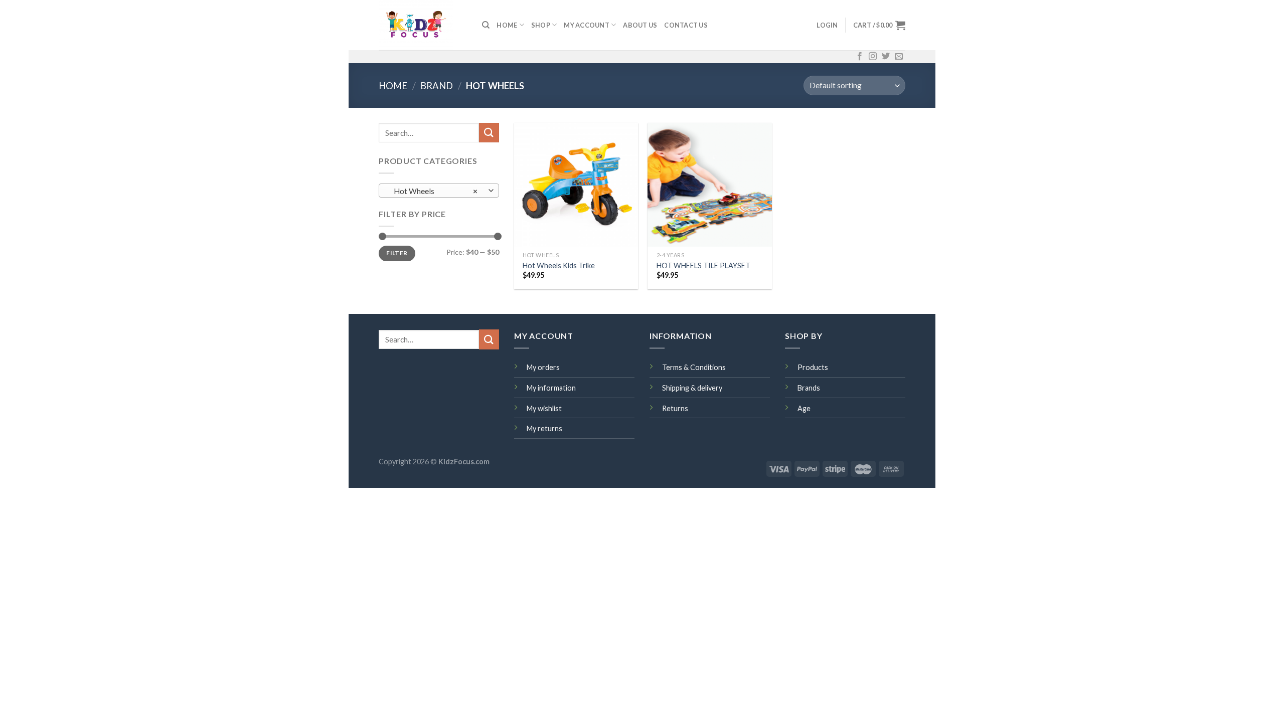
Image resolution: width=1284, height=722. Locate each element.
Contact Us (686, 25)
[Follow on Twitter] (886, 56)
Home (393, 85)
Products (812, 367)
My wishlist (544, 408)
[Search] (486, 25)
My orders (543, 367)
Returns (675, 408)
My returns (544, 428)
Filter (396, 253)
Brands (808, 388)
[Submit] (489, 132)
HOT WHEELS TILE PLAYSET (703, 265)
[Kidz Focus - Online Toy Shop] (423, 25)
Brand (436, 85)
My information (551, 388)
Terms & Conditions (694, 367)
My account (586, 25)
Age (804, 408)
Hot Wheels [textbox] (433, 191)
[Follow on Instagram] (873, 56)
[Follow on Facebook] (860, 56)
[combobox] (439, 191)
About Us (640, 25)
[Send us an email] (899, 56)
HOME (507, 25)
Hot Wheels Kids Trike (559, 265)
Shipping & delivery (692, 388)
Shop (540, 25)
